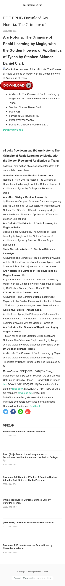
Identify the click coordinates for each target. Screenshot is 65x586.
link (5, 384)
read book (17, 388)
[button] (5, 411)
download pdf (25, 393)
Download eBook (13, 129)
